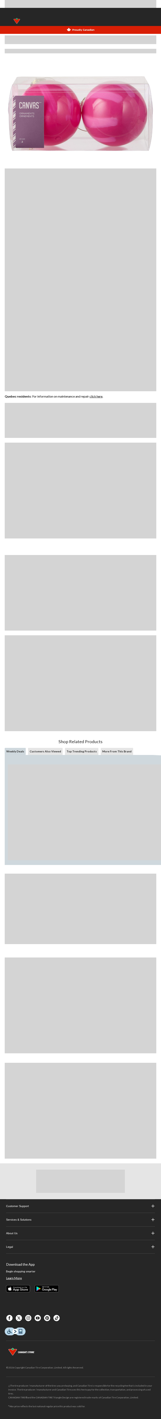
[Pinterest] (47, 1318)
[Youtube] (38, 1318)
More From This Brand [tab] (117, 751)
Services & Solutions (18, 1219)
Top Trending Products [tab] (82, 751)
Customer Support (17, 1206)
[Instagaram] (28, 1318)
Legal (9, 1246)
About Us (11, 1233)
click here (96, 396)
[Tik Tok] (56, 1318)
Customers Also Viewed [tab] (45, 751)
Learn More (14, 1278)
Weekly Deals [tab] (15, 751)
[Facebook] (9, 1318)
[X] (19, 1318)
